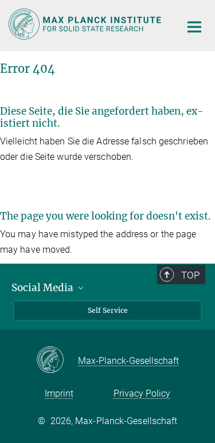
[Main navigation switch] (194, 26)
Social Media (43, 287)
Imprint (59, 393)
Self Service (108, 310)
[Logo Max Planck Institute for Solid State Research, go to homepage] (86, 24)
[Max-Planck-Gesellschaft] (57, 360)
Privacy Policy (142, 393)
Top (190, 275)
